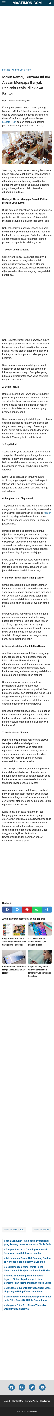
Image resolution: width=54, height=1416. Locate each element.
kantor (47, 512)
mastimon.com (27, 3)
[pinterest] (27, 910)
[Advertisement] (27, 38)
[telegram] (47, 910)
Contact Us (17, 1401)
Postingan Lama (42, 1229)
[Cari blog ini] (50, 3)
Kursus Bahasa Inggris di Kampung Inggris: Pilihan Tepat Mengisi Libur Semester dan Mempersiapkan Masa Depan (27, 1279)
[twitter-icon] (32, 1387)
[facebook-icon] (11, 1387)
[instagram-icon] (22, 1387)
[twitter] (17, 910)
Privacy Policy (31, 1401)
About (7, 1401)
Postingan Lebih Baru (14, 1229)
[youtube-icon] (42, 1387)
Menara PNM (9, 122)
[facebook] (7, 910)
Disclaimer (45, 1401)
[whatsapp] (37, 910)
